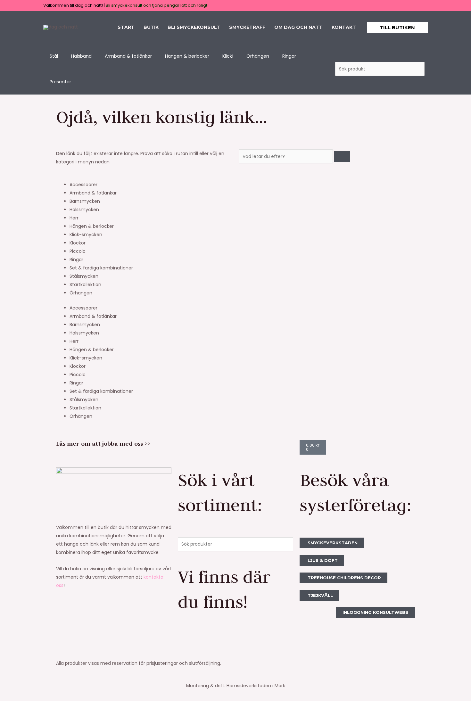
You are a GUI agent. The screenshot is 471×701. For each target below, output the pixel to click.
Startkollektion (85, 284)
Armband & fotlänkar (93, 193)
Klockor (78, 243)
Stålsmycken (84, 276)
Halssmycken (84, 209)
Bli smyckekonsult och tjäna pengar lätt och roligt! (157, 5)
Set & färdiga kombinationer (101, 268)
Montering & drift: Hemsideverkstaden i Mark (235, 685)
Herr (74, 218)
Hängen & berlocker (92, 226)
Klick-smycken (86, 234)
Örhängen (81, 293)
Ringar (76, 259)
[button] (397, 27)
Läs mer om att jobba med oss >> (103, 443)
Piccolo (78, 251)
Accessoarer (83, 184)
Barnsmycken (85, 201)
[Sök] (342, 156)
